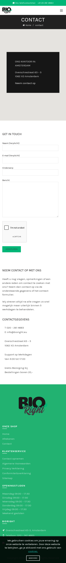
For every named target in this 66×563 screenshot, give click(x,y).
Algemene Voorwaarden (16, 463)
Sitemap (7, 478)
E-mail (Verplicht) (11, 155)
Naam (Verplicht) (10, 143)
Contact (7, 443)
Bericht (6, 180)
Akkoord (33, 558)
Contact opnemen (13, 458)
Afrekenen (8, 438)
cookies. (33, 551)
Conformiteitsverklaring (16, 473)
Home (28, 25)
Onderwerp (7, 168)
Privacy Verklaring (13, 468)
